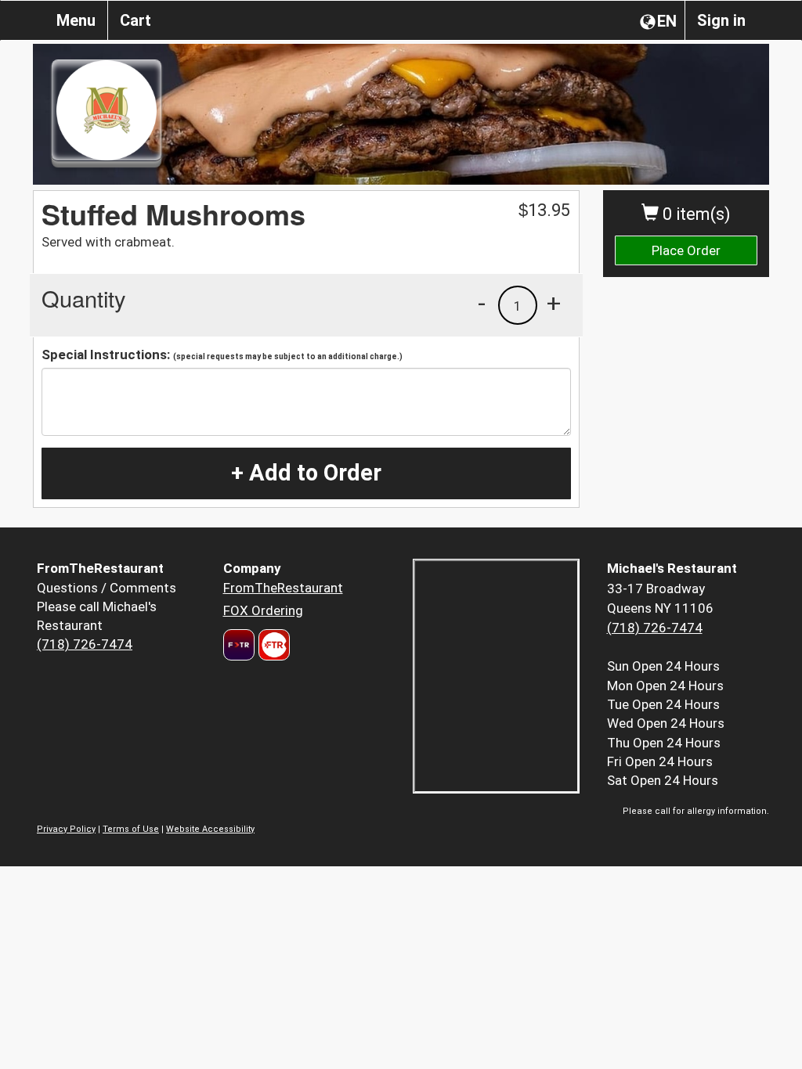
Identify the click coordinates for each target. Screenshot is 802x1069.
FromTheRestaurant (283, 588)
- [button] (482, 303)
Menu (76, 20)
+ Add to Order (306, 472)
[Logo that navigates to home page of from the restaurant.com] (239, 644)
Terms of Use (131, 829)
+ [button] (554, 303)
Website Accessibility (210, 829)
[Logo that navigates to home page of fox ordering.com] (272, 644)
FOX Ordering (263, 610)
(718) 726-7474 (84, 644)
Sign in (721, 20)
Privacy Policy (66, 829)
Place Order (686, 250)
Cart (135, 20)
